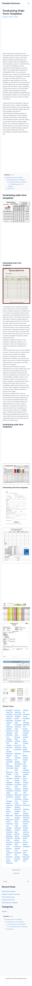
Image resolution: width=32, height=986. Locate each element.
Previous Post (16, 870)
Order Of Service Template (17, 836)
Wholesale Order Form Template (26, 817)
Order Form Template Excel (18, 848)
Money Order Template (25, 780)
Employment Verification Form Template (26, 809)
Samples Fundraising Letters (9, 790)
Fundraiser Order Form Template (9, 716)
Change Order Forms (17, 821)
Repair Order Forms (16, 770)
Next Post (16, 873)
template (4, 911)
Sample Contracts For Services (11, 894)
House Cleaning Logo (8, 897)
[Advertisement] (16, 35)
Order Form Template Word (26, 774)
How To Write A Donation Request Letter (25, 788)
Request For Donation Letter (9, 755)
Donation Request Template (17, 780)
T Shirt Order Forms (16, 733)
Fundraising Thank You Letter (18, 727)
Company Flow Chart (8, 900)
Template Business (11, 3)
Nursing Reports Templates (10, 902)
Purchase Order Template (25, 797)
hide (12, 175)
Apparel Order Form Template (26, 731)
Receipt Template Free (25, 737)
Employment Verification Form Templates (18, 753)
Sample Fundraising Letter (18, 720)
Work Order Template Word (26, 859)
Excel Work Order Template (18, 786)
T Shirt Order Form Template (9, 727)
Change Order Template (25, 852)
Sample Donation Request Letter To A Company (26, 830)
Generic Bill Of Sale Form (26, 838)
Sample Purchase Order (17, 842)
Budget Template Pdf (25, 743)
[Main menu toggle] (28, 3)
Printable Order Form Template (9, 832)
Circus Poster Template (8, 891)
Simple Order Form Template (18, 815)
